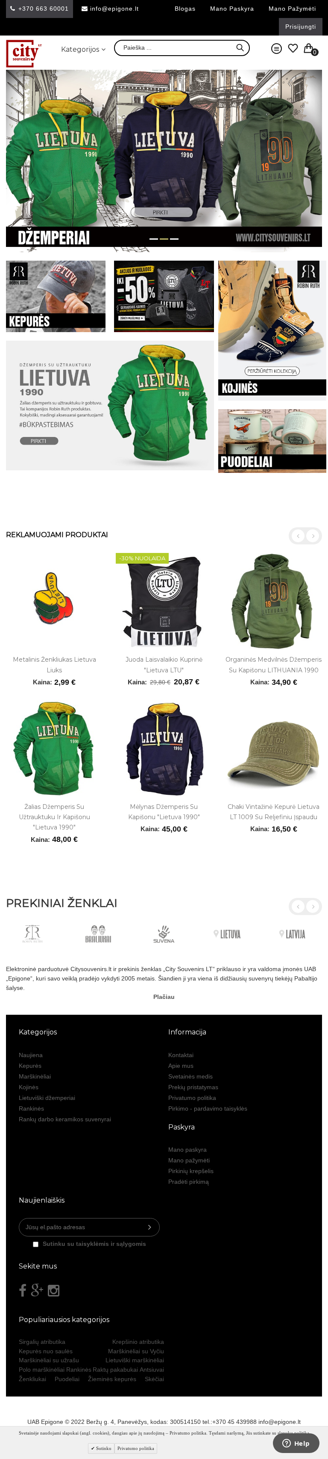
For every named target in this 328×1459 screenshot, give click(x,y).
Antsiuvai (152, 1369)
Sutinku (103, 1448)
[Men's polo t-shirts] (164, 504)
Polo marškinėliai (41, 1369)
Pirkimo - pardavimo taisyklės (207, 1108)
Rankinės (31, 1108)
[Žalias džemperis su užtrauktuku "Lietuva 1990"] (110, 405)
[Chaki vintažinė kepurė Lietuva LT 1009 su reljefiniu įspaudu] (273, 748)
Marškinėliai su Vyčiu (136, 1351)
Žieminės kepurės (112, 1379)
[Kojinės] (272, 331)
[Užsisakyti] (150, 1227)
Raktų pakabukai (115, 1369)
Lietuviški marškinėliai (134, 1360)
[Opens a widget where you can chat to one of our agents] (295, 1444)
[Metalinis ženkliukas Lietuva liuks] (54, 601)
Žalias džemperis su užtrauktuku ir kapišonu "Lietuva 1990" (54, 817)
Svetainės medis (190, 1076)
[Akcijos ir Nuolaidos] (164, 296)
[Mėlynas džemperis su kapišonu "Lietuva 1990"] (164, 748)
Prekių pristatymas (193, 1087)
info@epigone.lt (114, 8)
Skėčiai (154, 1379)
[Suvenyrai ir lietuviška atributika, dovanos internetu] (24, 54)
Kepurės (30, 1065)
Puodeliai (67, 1379)
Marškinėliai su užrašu (49, 1360)
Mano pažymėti (292, 8)
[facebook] (22, 1291)
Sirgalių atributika (42, 1341)
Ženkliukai (32, 1379)
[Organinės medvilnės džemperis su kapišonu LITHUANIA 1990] (273, 601)
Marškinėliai (35, 1076)
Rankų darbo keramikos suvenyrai (65, 1119)
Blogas (185, 8)
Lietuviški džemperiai (47, 1097)
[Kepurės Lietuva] (55, 296)
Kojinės (28, 1087)
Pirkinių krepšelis (191, 1171)
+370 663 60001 (43, 8)
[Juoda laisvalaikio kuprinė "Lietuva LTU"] (164, 601)
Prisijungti (300, 26)
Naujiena (31, 1055)
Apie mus (180, 1065)
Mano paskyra (232, 8)
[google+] (37, 1291)
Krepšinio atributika (138, 1341)
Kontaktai (180, 1055)
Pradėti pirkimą (188, 1181)
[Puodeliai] (272, 441)
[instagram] (53, 1291)
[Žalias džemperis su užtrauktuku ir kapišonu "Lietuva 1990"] (54, 748)
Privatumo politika (192, 1097)
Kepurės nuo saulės (46, 1351)
